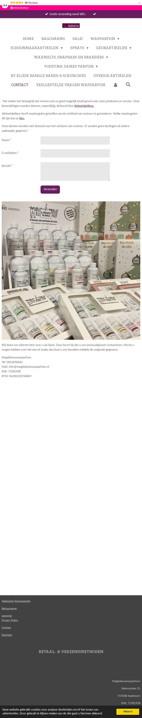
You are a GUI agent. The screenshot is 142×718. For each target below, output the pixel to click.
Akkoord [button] (127, 711)
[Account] (115, 85)
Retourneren (9, 608)
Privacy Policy (10, 620)
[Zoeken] (128, 84)
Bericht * (7, 166)
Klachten (7, 635)
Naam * (7, 140)
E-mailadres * (10, 153)
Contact (6, 627)
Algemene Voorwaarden (16, 601)
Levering (7, 615)
